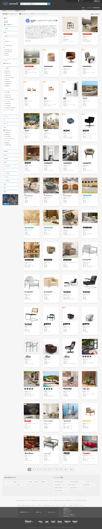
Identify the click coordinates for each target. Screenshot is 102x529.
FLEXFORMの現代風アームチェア (61, 481)
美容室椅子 (43, 481)
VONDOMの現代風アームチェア (60, 487)
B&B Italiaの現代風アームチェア (76, 481)
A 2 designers (8, 49)
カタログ (89, 7)
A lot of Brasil (8, 51)
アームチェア (8, 481)
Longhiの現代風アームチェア (75, 487)
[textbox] (33, 4)
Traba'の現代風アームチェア (88, 484)
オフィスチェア (23, 481)
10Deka (7, 41)
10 (65, 469)
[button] (10, 32)
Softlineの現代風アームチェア (74, 484)
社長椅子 (30, 481)
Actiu (6, 53)
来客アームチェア (20, 484)
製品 (83, 7)
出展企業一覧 (66, 508)
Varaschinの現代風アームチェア (60, 490)
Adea (7, 55)
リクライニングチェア (10, 484)
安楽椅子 (15, 481)
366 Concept (8, 45)
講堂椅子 (36, 481)
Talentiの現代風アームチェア (60, 484)
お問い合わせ (70, 373)
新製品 (6, 28)
